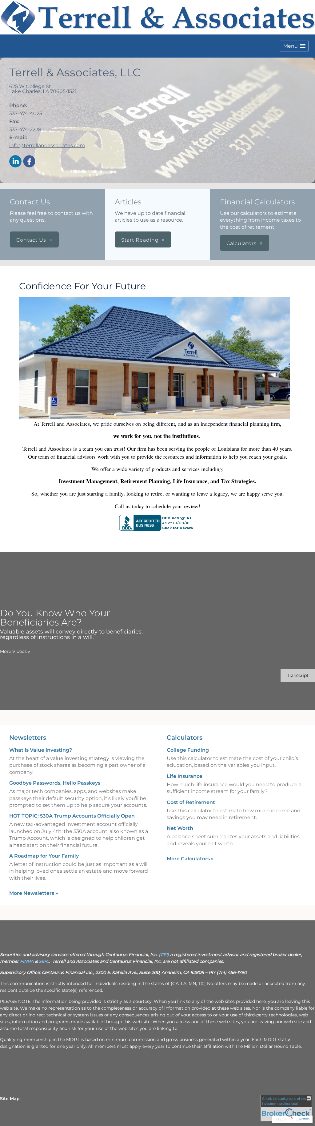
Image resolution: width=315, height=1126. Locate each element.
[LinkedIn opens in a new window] (15, 161)
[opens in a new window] (157, 529)
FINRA (27, 961)
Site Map (10, 1098)
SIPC (44, 961)
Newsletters (27, 737)
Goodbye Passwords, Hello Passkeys (54, 783)
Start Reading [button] (140, 240)
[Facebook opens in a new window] (29, 161)
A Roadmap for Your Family (44, 856)
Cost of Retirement (191, 802)
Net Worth (180, 828)
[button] (294, 46)
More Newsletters (33, 893)
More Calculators (190, 859)
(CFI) (164, 954)
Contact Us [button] (31, 240)
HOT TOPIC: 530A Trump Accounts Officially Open (72, 816)
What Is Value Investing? (40, 750)
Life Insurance (184, 776)
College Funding (188, 750)
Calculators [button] (241, 243)
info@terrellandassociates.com (47, 145)
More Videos (15, 651)
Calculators (184, 737)
